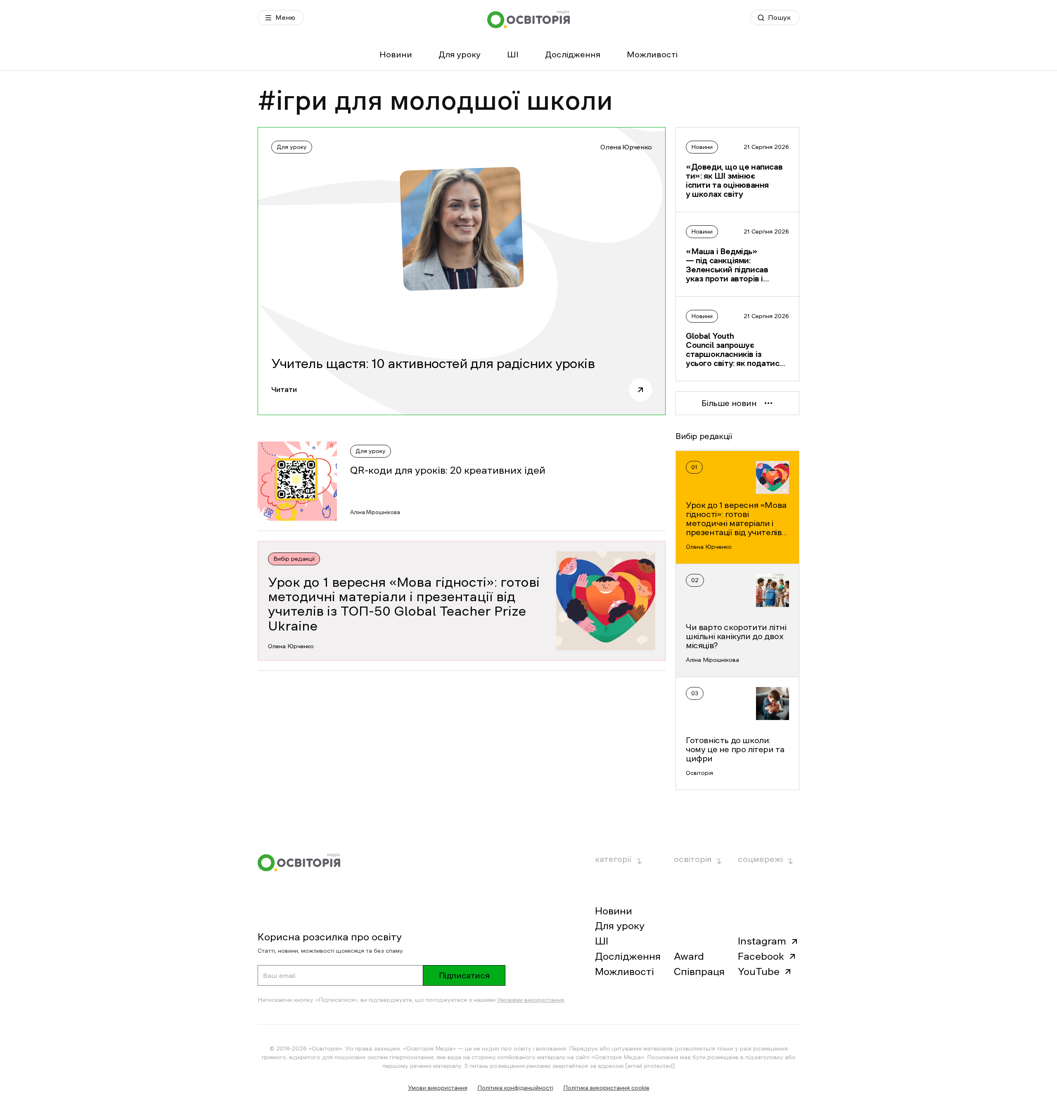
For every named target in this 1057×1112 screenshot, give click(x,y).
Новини (395, 54)
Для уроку (459, 54)
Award (689, 956)
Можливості (652, 54)
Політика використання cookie (606, 1088)
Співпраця (699, 972)
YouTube (759, 972)
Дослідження (572, 54)
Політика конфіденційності (515, 1088)
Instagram (762, 941)
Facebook (761, 956)
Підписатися (464, 975)
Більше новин (729, 403)
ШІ (513, 54)
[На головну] (528, 19)
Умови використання (437, 1088)
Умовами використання (530, 1000)
